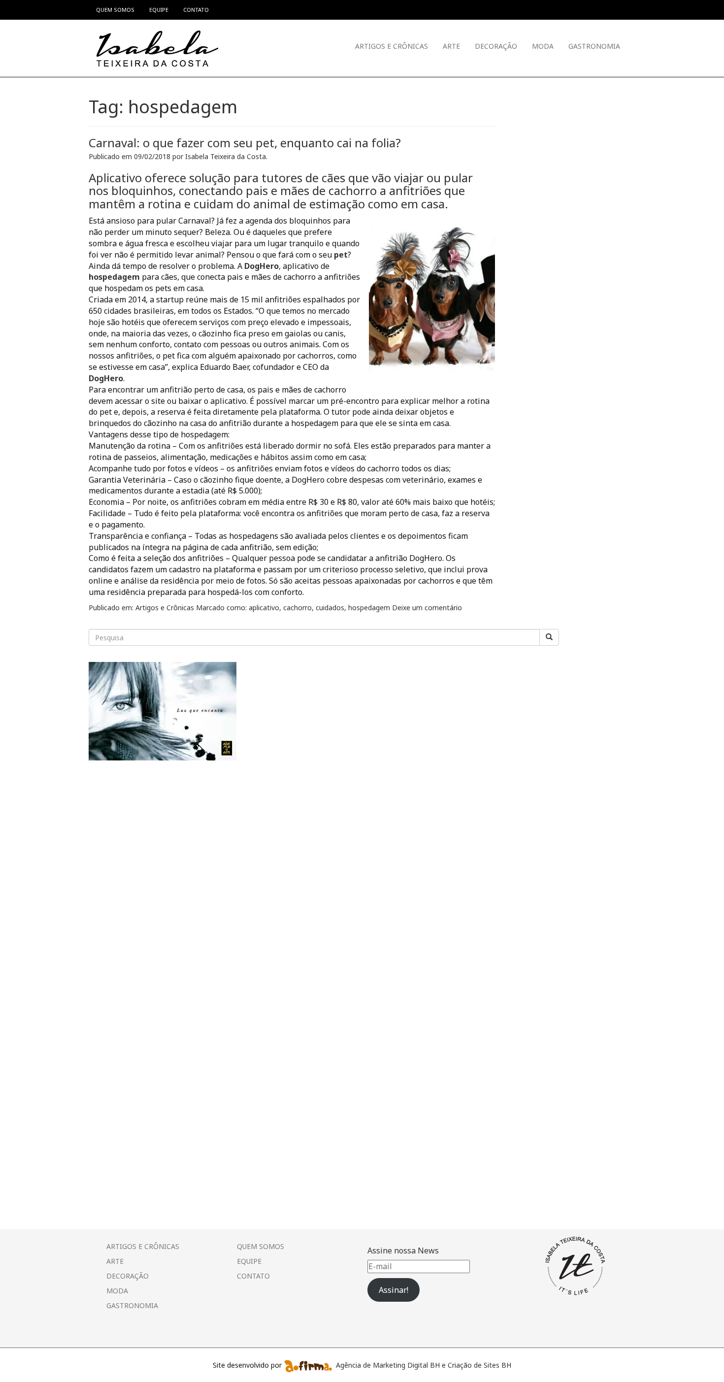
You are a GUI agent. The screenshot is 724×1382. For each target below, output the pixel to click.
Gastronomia (594, 46)
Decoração (496, 46)
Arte (451, 46)
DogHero (261, 266)
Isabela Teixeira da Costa (225, 156)
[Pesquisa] (549, 637)
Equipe (249, 1261)
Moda (543, 46)
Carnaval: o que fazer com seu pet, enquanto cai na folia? (245, 142)
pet (341, 254)
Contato (253, 1276)
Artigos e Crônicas (391, 46)
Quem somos (260, 1246)
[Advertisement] (162, 838)
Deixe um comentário (427, 607)
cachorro (297, 607)
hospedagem (114, 276)
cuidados (330, 607)
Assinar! (393, 1289)
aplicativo (264, 607)
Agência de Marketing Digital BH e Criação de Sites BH (423, 1365)
